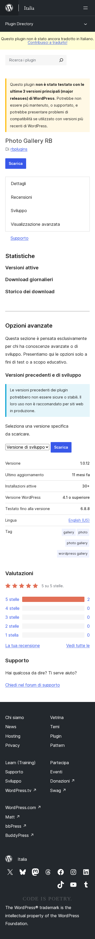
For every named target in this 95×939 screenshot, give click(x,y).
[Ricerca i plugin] (61, 60)
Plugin (55, 736)
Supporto (19, 238)
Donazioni (62, 781)
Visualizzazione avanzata (35, 224)
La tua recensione (22, 645)
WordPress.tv (21, 790)
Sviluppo (19, 210)
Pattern (57, 745)
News (10, 726)
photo (83, 532)
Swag (58, 790)
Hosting (12, 736)
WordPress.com (23, 807)
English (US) (79, 520)
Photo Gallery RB (28, 140)
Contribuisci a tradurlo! (47, 42)
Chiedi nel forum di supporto (32, 685)
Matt (12, 817)
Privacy (12, 745)
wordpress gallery (73, 553)
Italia (22, 859)
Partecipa (59, 762)
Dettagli (18, 183)
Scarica (16, 163)
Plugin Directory (19, 24)
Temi (54, 726)
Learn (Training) (20, 762)
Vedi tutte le (78, 645)
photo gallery (77, 543)
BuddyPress (19, 835)
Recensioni (21, 197)
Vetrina (57, 717)
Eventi (56, 771)
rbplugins (19, 149)
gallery (68, 532)
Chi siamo (14, 717)
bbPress (16, 826)
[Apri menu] (86, 8)
